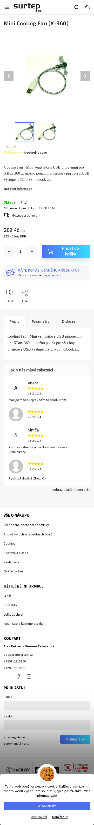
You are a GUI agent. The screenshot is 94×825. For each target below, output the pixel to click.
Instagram (29, 676)
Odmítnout (60, 817)
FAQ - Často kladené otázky (24, 623)
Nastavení (39, 816)
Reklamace (12, 562)
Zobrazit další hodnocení (70, 489)
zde (54, 795)
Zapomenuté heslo (16, 743)
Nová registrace (14, 737)
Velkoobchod (13, 614)
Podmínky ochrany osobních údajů (28, 534)
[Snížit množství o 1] (9, 251)
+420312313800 (15, 661)
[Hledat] (77, 7)
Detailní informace (18, 189)
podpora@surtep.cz (18, 654)
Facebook (18, 676)
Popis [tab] (14, 321)
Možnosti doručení (26, 215)
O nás (8, 596)
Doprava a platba (16, 553)
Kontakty (10, 605)
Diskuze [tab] (68, 321)
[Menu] (7, 7)
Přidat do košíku (70, 251)
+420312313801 (15, 668)
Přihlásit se (75, 739)
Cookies (9, 543)
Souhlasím (49, 806)
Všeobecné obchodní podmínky (26, 525)
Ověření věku (13, 571)
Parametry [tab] (41, 321)
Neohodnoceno (35, 152)
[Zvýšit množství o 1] (32, 251)
